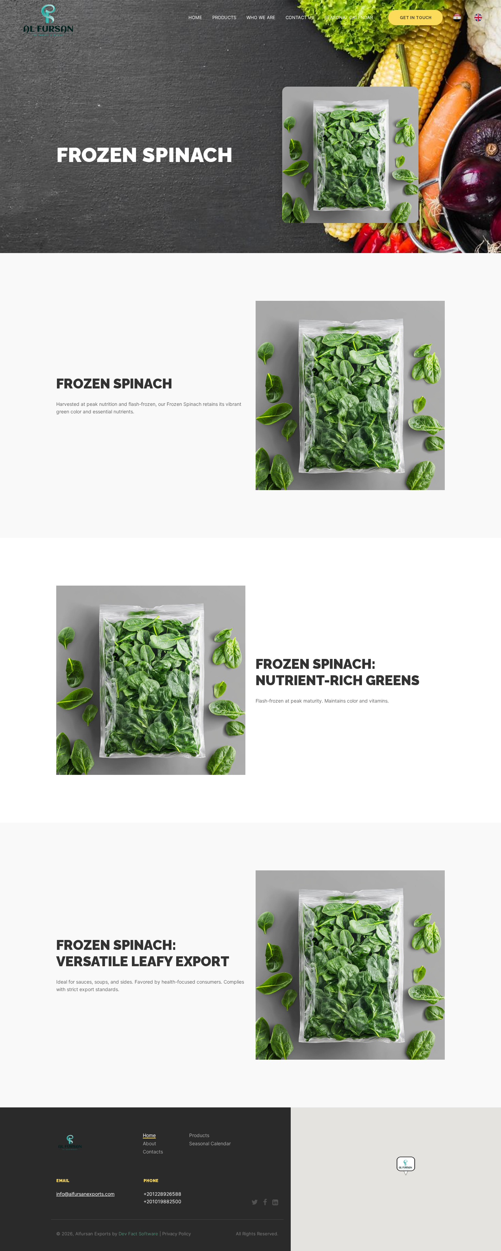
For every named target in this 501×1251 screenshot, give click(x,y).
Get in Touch (415, 17)
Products (224, 17)
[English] (478, 17)
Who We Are (260, 17)
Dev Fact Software (138, 1233)
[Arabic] (458, 18)
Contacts (153, 1151)
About (149, 1143)
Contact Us (300, 17)
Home (195, 17)
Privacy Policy (176, 1233)
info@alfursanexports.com (85, 1194)
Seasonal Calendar (348, 17)
